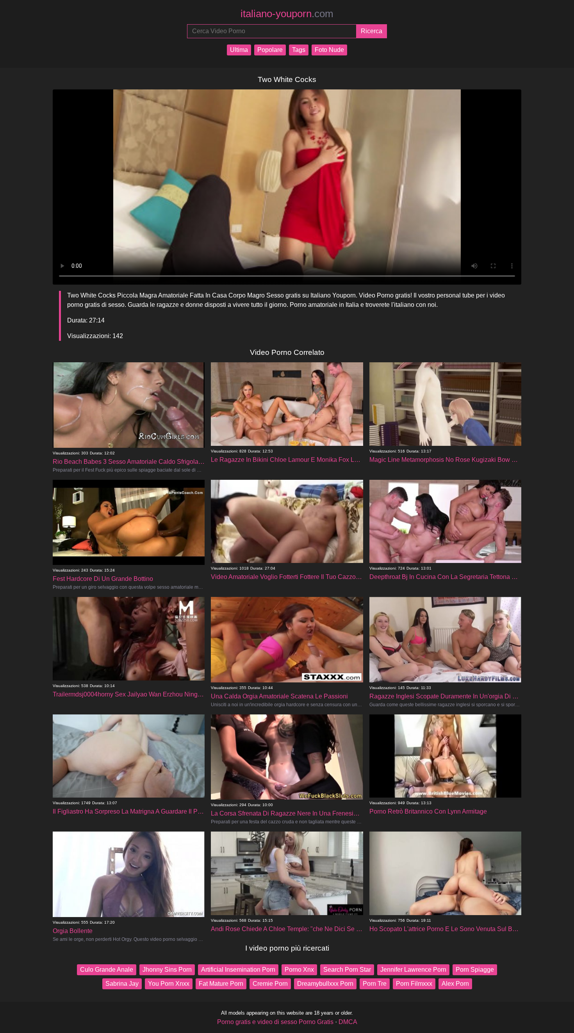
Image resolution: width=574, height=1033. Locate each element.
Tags (298, 49)
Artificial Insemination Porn (238, 969)
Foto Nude (329, 49)
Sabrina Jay (122, 983)
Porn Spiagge (475, 969)
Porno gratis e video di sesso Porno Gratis (275, 1022)
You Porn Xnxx (168, 983)
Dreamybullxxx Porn (325, 983)
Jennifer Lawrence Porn (413, 969)
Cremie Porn (270, 983)
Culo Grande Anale (106, 969)
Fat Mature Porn (221, 983)
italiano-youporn (287, 13)
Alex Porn (455, 983)
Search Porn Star (347, 969)
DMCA (348, 1022)
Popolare (270, 49)
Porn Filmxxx (414, 983)
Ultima (239, 49)
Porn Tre (375, 983)
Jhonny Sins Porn (167, 969)
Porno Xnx (299, 969)
